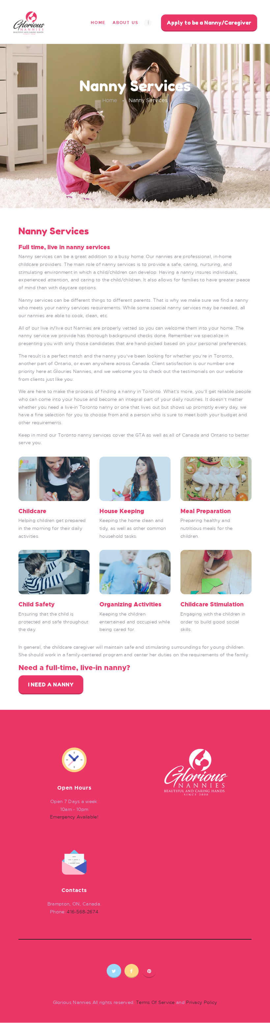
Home (109, 100)
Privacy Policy (201, 1002)
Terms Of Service (155, 1002)
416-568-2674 (82, 912)
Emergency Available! (74, 817)
